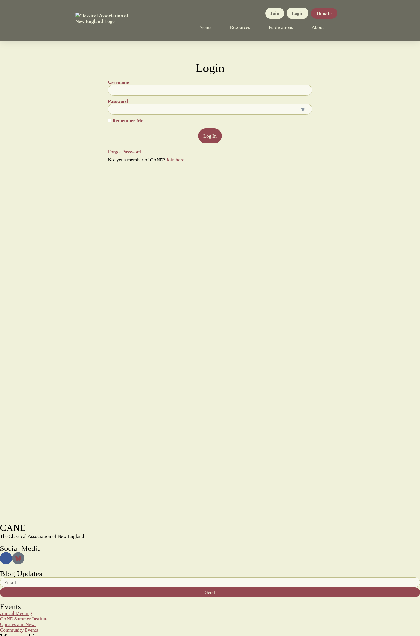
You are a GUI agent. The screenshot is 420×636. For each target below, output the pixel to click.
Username (118, 82)
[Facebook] (6, 558)
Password (118, 101)
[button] (342, 27)
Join (274, 13)
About (318, 27)
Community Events (19, 630)
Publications (281, 27)
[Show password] (303, 109)
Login (297, 13)
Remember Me (127, 120)
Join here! (176, 159)
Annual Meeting (16, 613)
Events (204, 27)
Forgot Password (124, 151)
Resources (240, 27)
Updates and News (18, 624)
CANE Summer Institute (24, 618)
